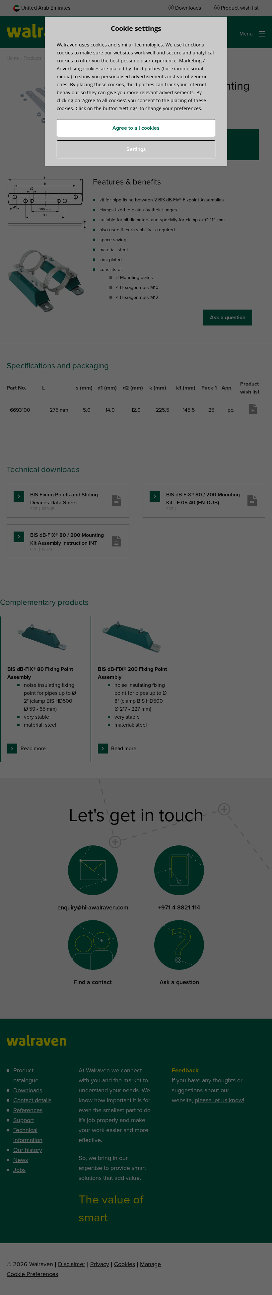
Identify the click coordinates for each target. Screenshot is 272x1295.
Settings (136, 149)
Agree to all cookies (136, 128)
